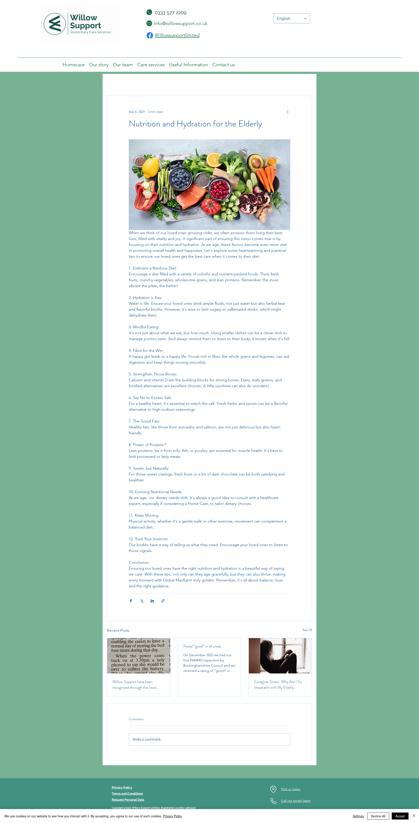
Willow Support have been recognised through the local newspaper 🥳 (134, 684)
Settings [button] (358, 816)
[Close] (413, 816)
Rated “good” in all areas (202, 646)
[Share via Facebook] (131, 601)
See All (307, 630)
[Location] (273, 789)
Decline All (378, 816)
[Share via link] (163, 601)
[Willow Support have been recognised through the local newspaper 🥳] (138, 655)
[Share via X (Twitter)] (141, 601)
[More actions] (287, 111)
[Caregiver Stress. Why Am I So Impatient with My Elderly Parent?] (280, 655)
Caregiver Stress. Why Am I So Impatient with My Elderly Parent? (278, 684)
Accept (400, 816)
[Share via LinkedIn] (152, 601)
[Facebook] (150, 35)
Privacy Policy (172, 816)
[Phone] (273, 801)
